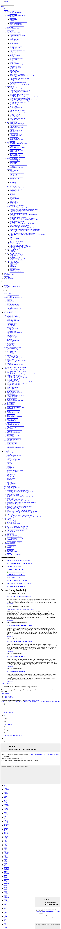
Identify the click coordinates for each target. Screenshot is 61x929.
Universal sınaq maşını (15, 159)
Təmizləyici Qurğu (11, 30)
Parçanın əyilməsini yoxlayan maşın (18, 102)
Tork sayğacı (13, 83)
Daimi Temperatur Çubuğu (16, 24)
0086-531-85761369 (8, 697)
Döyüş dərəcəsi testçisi (15, 55)
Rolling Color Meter (14, 198)
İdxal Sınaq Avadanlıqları (12, 261)
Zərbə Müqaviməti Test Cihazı (17, 155)
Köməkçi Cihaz (10, 235)
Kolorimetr (12, 194)
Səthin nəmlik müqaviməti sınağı (17, 110)
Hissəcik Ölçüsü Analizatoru (16, 177)
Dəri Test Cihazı (13, 252)
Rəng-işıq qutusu (13, 60)
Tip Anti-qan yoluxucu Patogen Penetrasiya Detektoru (22, 233)
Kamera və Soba (10, 27)
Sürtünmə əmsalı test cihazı (16, 46)
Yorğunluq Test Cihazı (15, 72)
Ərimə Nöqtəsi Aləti (14, 178)
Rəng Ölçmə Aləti (14, 119)
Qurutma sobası (13, 19)
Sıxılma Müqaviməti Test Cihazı (17, 35)
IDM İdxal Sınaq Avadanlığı (13, 253)
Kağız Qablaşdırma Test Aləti (13, 32)
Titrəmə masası (13, 250)
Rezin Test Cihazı (14, 133)
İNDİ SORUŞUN (5, 693)
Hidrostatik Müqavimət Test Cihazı (18, 118)
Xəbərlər (6, 273)
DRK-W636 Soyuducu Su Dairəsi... (17, 580)
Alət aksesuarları (13, 185)
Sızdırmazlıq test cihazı (15, 79)
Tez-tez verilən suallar (9, 274)
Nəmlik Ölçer (13, 62)
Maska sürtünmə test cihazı (16, 222)
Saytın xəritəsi (35, 700)
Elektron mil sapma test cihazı (17, 150)
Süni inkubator (4, 701)
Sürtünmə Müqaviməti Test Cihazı (18, 187)
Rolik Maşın (12, 193)
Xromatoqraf (13, 18)
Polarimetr (12, 179)
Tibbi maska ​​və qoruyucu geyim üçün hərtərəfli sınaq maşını (24, 209)
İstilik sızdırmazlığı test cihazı (16, 153)
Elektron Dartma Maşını (15, 34)
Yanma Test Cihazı (14, 126)
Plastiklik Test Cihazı (14, 138)
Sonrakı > (4, 683)
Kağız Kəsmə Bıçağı (14, 238)
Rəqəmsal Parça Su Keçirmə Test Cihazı (19, 91)
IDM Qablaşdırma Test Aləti (16, 260)
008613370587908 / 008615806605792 (13, 735)
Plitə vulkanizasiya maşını (16, 130)
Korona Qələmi (13, 266)
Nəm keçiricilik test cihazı (16, 107)
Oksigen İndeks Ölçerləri (15, 105)
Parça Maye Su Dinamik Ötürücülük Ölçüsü (20, 100)
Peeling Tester (13, 44)
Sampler (11, 237)
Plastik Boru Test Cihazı (15, 135)
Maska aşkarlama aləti (12, 206)
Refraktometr (13, 182)
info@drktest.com (8, 696)
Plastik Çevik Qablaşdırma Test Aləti (15, 64)
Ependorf (12, 265)
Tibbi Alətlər (9, 169)
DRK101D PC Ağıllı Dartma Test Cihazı (19, 596)
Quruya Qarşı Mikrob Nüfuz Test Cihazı (19, 225)
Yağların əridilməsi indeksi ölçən (17, 74)
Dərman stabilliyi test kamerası (17, 173)
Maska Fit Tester (13, 215)
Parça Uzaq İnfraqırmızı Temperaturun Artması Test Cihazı (23, 99)
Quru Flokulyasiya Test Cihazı (17, 88)
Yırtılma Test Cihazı (14, 39)
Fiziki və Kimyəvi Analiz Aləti (17, 26)
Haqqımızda (6, 276)
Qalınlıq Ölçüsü (13, 59)
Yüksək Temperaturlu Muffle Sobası (18, 125)
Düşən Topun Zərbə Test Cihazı (17, 147)
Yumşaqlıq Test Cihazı (15, 47)
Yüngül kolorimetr (14, 175)
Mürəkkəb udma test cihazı (16, 189)
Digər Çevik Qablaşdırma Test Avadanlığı (19, 84)
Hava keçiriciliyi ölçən (15, 54)
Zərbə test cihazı (13, 70)
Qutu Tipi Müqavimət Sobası (16, 23)
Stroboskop (12, 166)
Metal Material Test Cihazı (13, 203)
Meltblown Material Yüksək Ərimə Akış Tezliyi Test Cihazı (23, 214)
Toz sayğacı (12, 56)
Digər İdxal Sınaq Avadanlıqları (17, 272)
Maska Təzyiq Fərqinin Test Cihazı (18, 217)
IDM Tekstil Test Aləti (15, 257)
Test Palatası (12, 16)
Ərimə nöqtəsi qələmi (15, 269)
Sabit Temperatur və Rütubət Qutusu (18, 22)
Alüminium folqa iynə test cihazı (17, 157)
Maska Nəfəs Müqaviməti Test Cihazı (18, 213)
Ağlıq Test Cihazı (14, 52)
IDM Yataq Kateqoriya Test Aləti (17, 258)
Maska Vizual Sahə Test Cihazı (17, 221)
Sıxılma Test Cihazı (14, 36)
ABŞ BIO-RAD (13, 264)
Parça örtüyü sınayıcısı (15, 95)
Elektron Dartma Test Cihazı (16, 127)
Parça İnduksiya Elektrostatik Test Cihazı (19, 94)
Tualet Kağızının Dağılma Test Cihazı (18, 248)
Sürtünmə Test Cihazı (15, 114)
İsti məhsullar (28, 700)
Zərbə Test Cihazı (14, 131)
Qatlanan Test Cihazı (14, 43)
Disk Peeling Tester (14, 68)
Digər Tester (12, 141)
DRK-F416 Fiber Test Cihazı (15, 569)
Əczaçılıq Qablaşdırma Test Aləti (14, 142)
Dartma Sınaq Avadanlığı (15, 66)
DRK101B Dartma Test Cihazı (16, 671)
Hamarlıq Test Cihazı (14, 40)
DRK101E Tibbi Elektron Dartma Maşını (19, 641)
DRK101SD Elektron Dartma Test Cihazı (19, 625)
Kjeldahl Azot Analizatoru (16, 12)
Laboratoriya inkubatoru (45, 701)
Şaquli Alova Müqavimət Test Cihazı (18, 113)
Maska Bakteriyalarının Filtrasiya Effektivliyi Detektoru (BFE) (24, 219)
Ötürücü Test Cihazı (14, 170)
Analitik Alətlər (10, 11)
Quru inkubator (28, 701)
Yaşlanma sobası (13, 163)
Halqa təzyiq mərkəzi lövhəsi (16, 241)
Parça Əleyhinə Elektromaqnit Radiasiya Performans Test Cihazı (25, 96)
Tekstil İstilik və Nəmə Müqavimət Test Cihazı (20, 98)
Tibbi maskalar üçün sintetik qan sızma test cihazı (21, 210)
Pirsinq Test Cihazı (14, 42)
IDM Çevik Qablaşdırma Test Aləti (18, 256)
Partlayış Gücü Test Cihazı (16, 38)
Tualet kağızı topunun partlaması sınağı (19, 245)
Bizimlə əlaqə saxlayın (9, 278)
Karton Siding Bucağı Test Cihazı (17, 50)
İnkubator (12, 20)
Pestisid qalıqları (10, 31)
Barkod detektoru (14, 202)
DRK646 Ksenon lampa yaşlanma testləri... (20, 563)
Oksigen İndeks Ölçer (15, 161)
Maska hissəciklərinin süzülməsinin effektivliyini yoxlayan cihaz (25, 229)
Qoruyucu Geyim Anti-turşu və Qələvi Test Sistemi (22, 227)
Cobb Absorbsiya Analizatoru (16, 58)
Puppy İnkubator (56, 701)
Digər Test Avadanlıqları (12, 249)
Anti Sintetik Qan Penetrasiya (16, 211)
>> (7, 683)
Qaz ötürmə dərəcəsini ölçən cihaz (18, 82)
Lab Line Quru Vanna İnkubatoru (16, 701)
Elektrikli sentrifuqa (14, 63)
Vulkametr (12, 129)
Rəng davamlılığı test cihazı (16, 109)
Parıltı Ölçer (12, 199)
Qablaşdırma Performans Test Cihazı (18, 143)
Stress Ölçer (12, 181)
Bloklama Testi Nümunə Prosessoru (18, 226)
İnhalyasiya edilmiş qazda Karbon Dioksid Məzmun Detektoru (24, 230)
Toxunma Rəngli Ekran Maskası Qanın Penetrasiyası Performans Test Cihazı (28, 234)
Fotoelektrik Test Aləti (12, 174)
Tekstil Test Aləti (10, 86)
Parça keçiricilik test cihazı (16, 92)
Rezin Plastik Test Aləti (12, 122)
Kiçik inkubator (35, 701)
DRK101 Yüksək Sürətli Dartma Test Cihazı (20, 609)
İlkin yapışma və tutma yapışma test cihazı (19, 78)
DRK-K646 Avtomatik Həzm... (16, 575)
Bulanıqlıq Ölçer (13, 183)
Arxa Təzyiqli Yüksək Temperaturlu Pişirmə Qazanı (22, 75)
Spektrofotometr (13, 201)
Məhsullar (6, 10)
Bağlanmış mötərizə (14, 239)
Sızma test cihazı (13, 231)
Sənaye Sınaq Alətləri (12, 158)
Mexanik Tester (13, 87)
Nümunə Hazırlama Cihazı (13, 28)
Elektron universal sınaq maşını (17, 123)
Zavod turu (9, 277)
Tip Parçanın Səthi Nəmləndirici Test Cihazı (20, 90)
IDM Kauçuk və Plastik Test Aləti (17, 254)
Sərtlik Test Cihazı (14, 51)
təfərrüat (11, 603)
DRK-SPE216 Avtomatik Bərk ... (17, 586)
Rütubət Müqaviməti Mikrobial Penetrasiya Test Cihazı (22, 223)
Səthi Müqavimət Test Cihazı (16, 139)
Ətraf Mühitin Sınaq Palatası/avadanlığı (16, 15)
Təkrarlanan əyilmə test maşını (17, 205)
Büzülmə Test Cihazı (14, 117)
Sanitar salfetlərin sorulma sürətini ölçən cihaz (20, 246)
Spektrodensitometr (14, 197)
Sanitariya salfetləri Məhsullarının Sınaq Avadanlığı (19, 244)
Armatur (11, 242)
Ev (4, 8)
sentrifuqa (12, 171)
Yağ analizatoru (13, 14)
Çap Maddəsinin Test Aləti (13, 186)
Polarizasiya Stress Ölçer (15, 149)
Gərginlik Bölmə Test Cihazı (16, 167)
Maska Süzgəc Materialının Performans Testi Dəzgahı (22, 218)
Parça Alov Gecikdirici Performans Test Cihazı (20, 207)
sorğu (8, 603)
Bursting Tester (13, 151)
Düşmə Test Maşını (14, 48)
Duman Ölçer (13, 80)
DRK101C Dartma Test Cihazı (16, 656)
